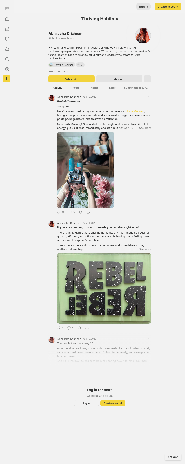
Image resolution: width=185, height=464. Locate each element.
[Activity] (7, 49)
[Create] (6, 78)
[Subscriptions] (7, 29)
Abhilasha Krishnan (69, 97)
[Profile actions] (147, 78)
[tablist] (99, 87)
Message (119, 79)
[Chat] (7, 39)
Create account (168, 6)
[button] (7, 18)
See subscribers (58, 71)
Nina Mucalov (135, 111)
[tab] (57, 87)
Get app (173, 457)
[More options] (149, 97)
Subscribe (71, 79)
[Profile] (7, 69)
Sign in (143, 6)
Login (86, 403)
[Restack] (81, 212)
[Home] (7, 7)
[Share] (88, 212)
